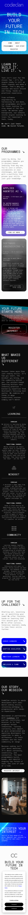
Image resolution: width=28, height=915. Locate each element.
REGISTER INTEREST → (13, 771)
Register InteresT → (14, 329)
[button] (14, 641)
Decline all (14, 908)
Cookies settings (14, 900)
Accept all (14, 904)
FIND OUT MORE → (15, 232)
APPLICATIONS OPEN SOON (15, 287)
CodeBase (11, 718)
